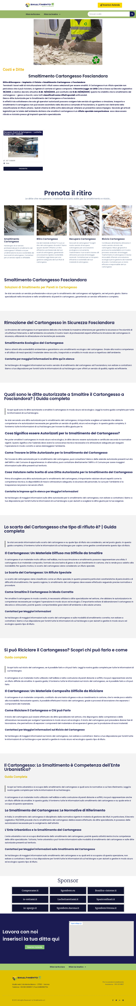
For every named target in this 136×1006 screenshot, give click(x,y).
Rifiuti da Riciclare (33, 14)
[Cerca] (132, 14)
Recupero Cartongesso (82, 239)
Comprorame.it (30, 890)
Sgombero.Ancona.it (68, 908)
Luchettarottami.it (68, 899)
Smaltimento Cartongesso (11, 240)
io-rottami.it (30, 899)
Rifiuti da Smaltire (51, 14)
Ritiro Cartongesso (47, 239)
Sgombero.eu (68, 890)
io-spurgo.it (30, 908)
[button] (110, 5)
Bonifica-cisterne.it (106, 890)
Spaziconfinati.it (106, 899)
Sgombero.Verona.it (106, 908)
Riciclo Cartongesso (113, 239)
